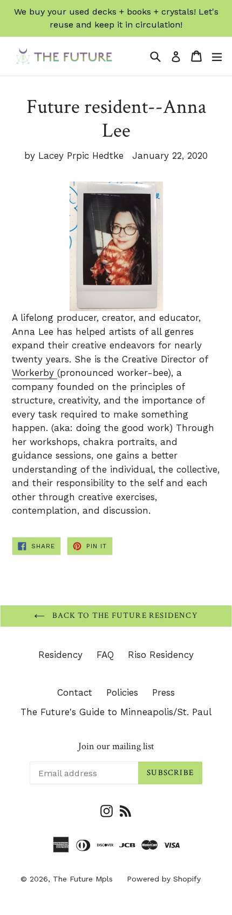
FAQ (105, 654)
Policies (122, 692)
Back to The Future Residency (124, 615)
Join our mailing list (116, 746)
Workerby (34, 372)
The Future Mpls (83, 878)
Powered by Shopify (164, 878)
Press (163, 692)
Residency (60, 654)
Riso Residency (161, 654)
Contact (74, 692)
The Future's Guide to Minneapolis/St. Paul (116, 712)
